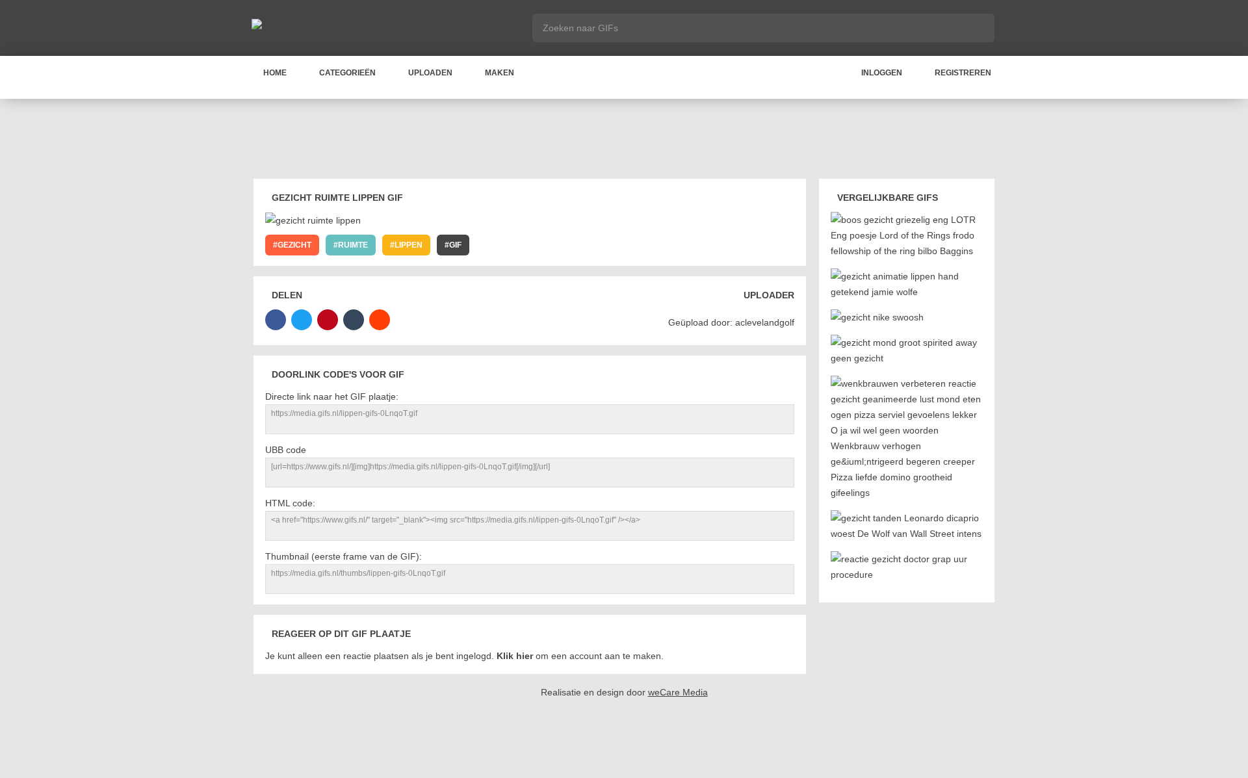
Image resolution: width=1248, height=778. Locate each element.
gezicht (294, 245)
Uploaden (430, 72)
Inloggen (881, 72)
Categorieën (347, 72)
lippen (408, 245)
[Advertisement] (624, 141)
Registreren (963, 72)
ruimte (353, 245)
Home (275, 72)
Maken (499, 72)
